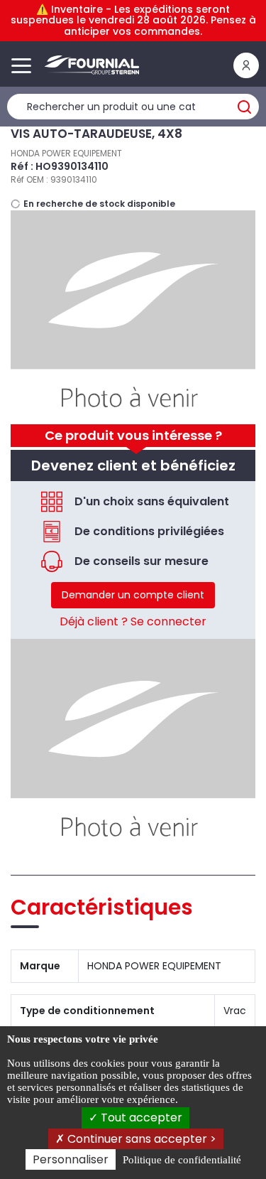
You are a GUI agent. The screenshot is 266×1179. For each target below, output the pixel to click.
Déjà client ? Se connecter (133, 621)
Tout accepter (140, 1117)
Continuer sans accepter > (140, 1139)
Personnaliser (71, 1159)
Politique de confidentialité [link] (182, 1159)
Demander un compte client (133, 595)
